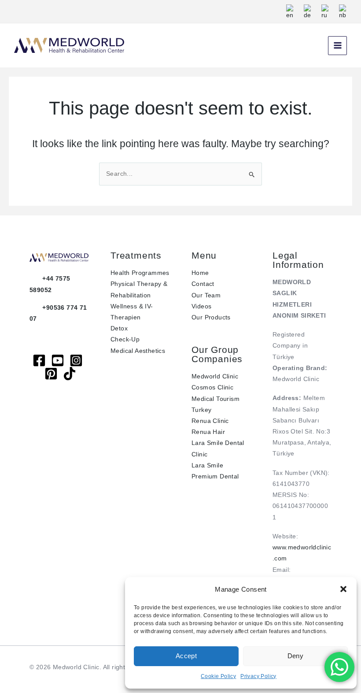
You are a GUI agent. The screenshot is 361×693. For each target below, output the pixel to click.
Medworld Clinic (215, 376)
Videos (201, 306)
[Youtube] (57, 360)
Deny (295, 656)
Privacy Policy (258, 676)
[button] (343, 589)
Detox (119, 328)
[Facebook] (39, 360)
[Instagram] (76, 360)
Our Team (206, 295)
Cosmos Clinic (212, 387)
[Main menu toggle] (337, 45)
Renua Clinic (210, 420)
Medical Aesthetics (138, 350)
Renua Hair (208, 431)
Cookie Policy (218, 676)
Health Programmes (140, 272)
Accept (186, 656)
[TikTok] (69, 373)
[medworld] (51, 373)
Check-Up (125, 339)
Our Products (211, 317)
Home (200, 272)
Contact (203, 283)
